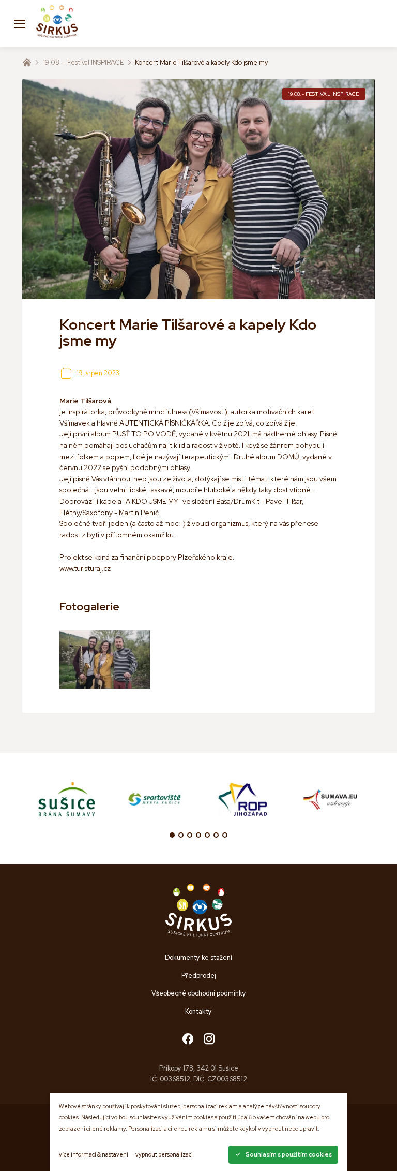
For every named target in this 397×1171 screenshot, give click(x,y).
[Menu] (19, 23)
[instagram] (209, 1040)
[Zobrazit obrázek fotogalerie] (104, 659)
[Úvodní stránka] (27, 62)
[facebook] (188, 1040)
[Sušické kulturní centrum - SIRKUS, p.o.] (57, 23)
